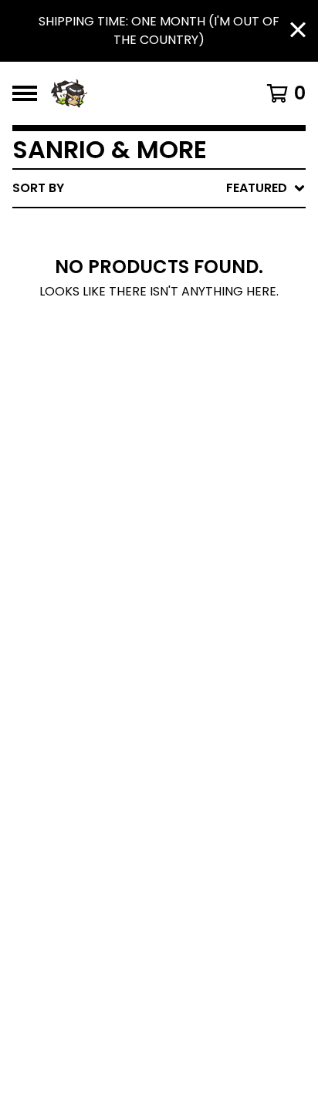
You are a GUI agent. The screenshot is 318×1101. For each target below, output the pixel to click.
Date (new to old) (193, 351)
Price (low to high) (198, 401)
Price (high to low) (198, 425)
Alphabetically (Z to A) (210, 327)
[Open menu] (24, 93)
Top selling (169, 277)
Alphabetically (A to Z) (210, 302)
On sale (156, 253)
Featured (161, 228)
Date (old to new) (193, 376)
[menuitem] (159, 188)
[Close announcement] (298, 31)
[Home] (138, 93)
